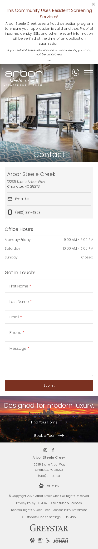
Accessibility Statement (70, 510)
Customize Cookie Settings (41, 517)
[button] (48, 60)
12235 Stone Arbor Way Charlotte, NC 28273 (49, 467)
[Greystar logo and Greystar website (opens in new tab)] (49, 530)
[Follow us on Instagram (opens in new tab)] (45, 450)
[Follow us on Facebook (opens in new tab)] (53, 450)
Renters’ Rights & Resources (30, 510)
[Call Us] (75, 72)
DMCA (42, 503)
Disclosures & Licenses (66, 503)
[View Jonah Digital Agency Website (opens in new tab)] (60, 541)
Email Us (21, 198)
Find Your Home (45, 422)
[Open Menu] (88, 72)
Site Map (70, 517)
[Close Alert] (93, 5)
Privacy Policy (25, 503)
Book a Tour (44, 435)
